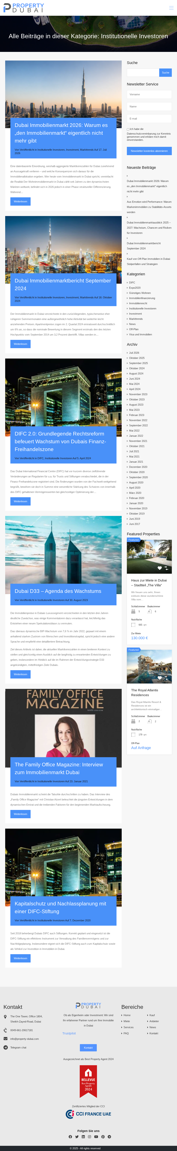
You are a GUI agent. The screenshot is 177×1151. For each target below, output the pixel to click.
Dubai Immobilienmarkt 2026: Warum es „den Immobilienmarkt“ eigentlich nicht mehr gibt (61, 133)
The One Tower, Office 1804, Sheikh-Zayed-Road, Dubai (26, 1019)
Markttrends (87, 149)
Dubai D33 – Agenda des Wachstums (58, 591)
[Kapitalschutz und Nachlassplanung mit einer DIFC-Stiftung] (63, 868)
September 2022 (138, 425)
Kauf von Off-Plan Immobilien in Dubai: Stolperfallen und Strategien (148, 261)
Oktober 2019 (137, 513)
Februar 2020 (136, 498)
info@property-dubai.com (24, 1038)
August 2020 (136, 482)
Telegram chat (18, 1047)
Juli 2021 (134, 451)
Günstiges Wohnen (140, 292)
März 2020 (135, 492)
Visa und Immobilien (140, 334)
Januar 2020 (136, 503)
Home (127, 1015)
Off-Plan (133, 329)
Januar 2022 (136, 435)
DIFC (41, 458)
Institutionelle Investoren (51, 149)
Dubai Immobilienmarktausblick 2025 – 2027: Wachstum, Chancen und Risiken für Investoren (149, 227)
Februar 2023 (136, 415)
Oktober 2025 (137, 357)
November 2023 (138, 394)
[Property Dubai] (23, 11)
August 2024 (136, 373)
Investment (72, 149)
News (132, 324)
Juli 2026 (134, 352)
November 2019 (138, 508)
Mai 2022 (134, 430)
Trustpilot (69, 1033)
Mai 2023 (134, 409)
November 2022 (138, 420)
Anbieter (154, 1021)
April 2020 (134, 487)
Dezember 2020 (138, 466)
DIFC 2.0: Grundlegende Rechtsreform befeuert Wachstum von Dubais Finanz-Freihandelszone (60, 441)
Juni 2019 (134, 518)
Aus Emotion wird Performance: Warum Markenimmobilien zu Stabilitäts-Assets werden (149, 207)
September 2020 (138, 477)
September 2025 (138, 363)
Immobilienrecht (138, 303)
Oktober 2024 (137, 368)
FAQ (126, 1033)
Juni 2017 (134, 523)
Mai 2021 (134, 456)
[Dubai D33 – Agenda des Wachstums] (63, 555)
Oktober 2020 (137, 472)
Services (129, 1027)
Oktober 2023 (137, 399)
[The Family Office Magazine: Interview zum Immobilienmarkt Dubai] (63, 728)
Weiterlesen (20, 201)
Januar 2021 (136, 461)
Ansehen (149, 566)
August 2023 (136, 404)
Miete (127, 1021)
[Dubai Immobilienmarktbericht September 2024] (63, 250)
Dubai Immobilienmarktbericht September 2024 (144, 246)
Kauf (152, 1015)
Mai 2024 (134, 383)
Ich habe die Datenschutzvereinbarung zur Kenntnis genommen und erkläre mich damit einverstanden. (149, 134)
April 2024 (134, 389)
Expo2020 (135, 287)
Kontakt (88, 1047)
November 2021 (138, 440)
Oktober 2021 (137, 446)
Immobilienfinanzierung (142, 298)
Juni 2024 (134, 378)
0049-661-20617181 (21, 1030)
